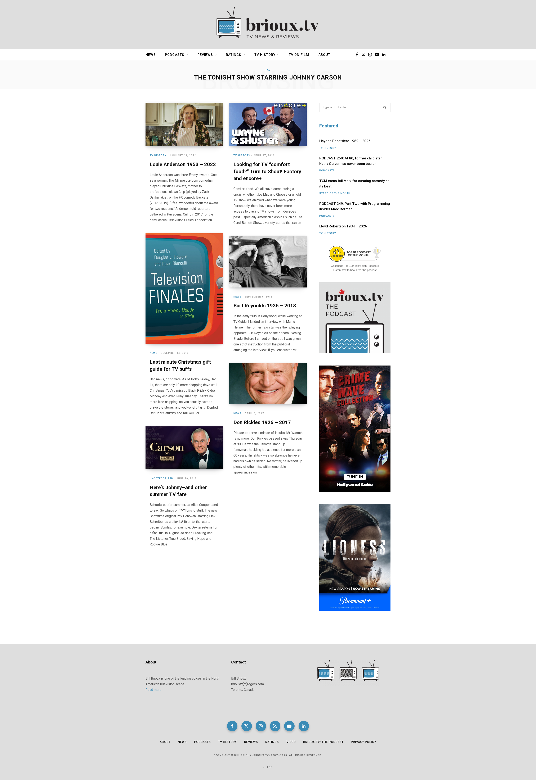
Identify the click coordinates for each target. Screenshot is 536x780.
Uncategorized (161, 478)
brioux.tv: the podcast (323, 742)
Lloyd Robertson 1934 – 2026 (343, 226)
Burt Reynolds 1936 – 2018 (264, 306)
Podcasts (174, 55)
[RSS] (275, 726)
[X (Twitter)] (246, 726)
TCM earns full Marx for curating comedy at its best (354, 183)
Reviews (205, 55)
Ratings (233, 55)
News (151, 55)
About (324, 55)
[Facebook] (232, 726)
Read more (153, 690)
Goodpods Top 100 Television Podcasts (355, 265)
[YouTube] (289, 726)
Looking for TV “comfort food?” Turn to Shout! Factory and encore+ (267, 171)
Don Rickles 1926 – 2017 (262, 422)
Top (269, 767)
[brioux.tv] (268, 24)
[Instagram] (261, 726)
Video (291, 742)
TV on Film (299, 55)
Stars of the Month (334, 193)
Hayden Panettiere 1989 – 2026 (345, 141)
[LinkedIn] (304, 726)
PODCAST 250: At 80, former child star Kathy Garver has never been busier (350, 161)
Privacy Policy (363, 742)
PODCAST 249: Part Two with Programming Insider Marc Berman (354, 206)
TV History (265, 55)
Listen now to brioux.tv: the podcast (355, 270)
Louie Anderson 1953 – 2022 (183, 164)
